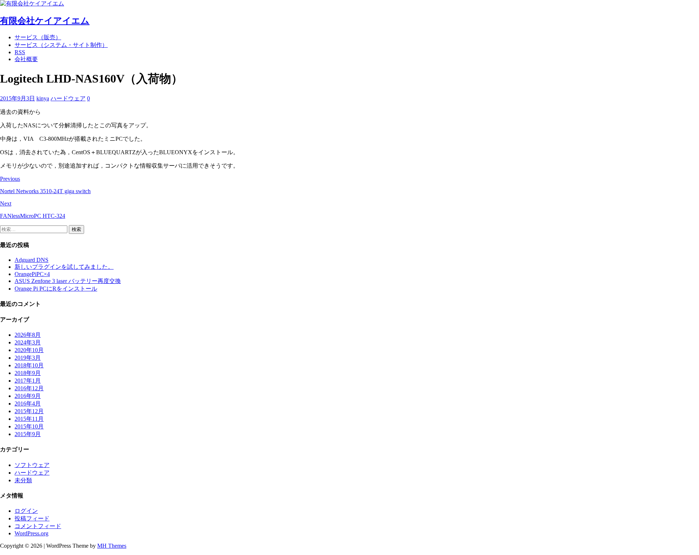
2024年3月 (28, 342)
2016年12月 (29, 388)
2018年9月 (28, 373)
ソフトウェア (32, 465)
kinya (42, 98)
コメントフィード (38, 526)
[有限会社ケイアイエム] (32, 3)
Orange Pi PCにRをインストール (56, 289)
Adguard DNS (31, 260)
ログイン (26, 511)
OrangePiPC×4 (32, 274)
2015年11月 (29, 419)
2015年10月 (29, 426)
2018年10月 (29, 365)
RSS (20, 52)
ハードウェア (68, 98)
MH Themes (111, 546)
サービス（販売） (38, 37)
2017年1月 (28, 381)
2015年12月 (29, 411)
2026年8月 (28, 335)
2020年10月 (29, 350)
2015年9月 (28, 434)
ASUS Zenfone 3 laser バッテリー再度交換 (68, 281)
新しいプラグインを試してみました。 (64, 267)
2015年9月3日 (17, 98)
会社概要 (26, 59)
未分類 (23, 480)
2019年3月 (28, 358)
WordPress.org (31, 533)
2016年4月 (28, 403)
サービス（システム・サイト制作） (61, 45)
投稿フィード (32, 518)
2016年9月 (28, 396)
